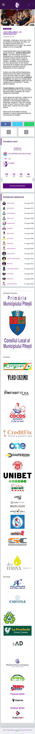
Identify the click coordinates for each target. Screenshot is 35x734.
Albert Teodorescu (11, 248)
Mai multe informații (17, 186)
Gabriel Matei (10, 273)
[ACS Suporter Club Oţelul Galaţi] (5, 154)
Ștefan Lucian (10, 218)
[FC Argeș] (5, 164)
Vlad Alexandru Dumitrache (13, 258)
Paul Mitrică (10, 228)
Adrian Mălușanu (11, 213)
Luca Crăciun (10, 238)
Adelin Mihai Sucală (12, 283)
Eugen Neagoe (10, 203)
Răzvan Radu (10, 208)
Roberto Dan (10, 243)
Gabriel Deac (10, 278)
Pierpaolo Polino (11, 223)
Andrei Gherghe (11, 253)
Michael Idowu (10, 233)
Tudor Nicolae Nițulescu (13, 268)
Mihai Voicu (10, 263)
